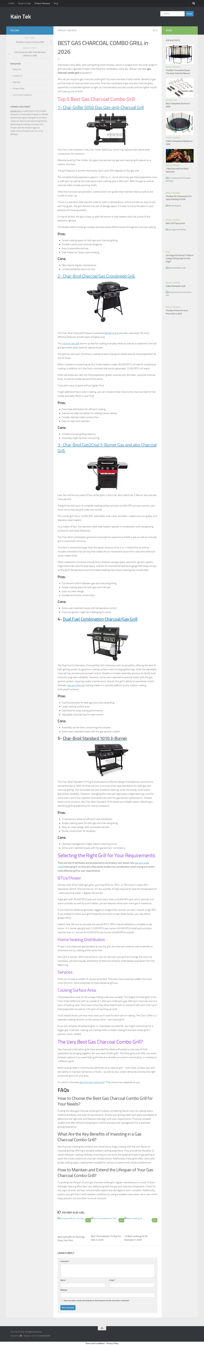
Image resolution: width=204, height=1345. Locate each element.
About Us (17, 69)
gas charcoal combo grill (92, 1082)
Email (112, 1280)
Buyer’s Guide (24, 3)
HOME (11, 3)
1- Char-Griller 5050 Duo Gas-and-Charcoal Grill (101, 107)
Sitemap (16, 82)
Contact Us (17, 76)
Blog (56, 3)
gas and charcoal (76, 685)
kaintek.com (15, 111)
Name (63, 1280)
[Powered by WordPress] (21, 1336)
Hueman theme (44, 1336)
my (69, 91)
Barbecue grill (112, 333)
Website (63, 1290)
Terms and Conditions (22, 95)
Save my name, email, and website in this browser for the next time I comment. (96, 1300)
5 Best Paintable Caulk (175, 286)
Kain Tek (20, 16)
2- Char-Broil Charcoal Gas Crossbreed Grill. (96, 276)
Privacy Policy (18, 88)
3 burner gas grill (70, 343)
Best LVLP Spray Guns (175, 223)
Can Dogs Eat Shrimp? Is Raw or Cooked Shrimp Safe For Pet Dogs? (180, 258)
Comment (65, 1261)
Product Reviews (42, 3)
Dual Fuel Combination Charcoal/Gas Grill (100, 619)
